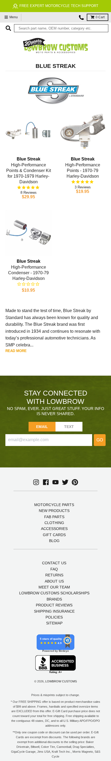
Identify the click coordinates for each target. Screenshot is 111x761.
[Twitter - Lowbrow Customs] (65, 482)
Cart (100, 17)
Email (42, 427)
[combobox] (61, 28)
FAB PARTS (54, 517)
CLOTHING (54, 523)
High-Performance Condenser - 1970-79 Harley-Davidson (28, 273)
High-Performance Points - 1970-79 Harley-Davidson (82, 170)
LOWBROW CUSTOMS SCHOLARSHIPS (54, 593)
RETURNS (54, 575)
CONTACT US (54, 563)
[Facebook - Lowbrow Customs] (46, 482)
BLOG (54, 541)
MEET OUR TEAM (54, 587)
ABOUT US (54, 581)
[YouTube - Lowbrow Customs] (55, 482)
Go (99, 440)
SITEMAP (54, 623)
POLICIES (54, 617)
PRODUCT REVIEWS (54, 605)
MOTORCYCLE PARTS (54, 505)
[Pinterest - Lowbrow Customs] (75, 482)
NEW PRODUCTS (54, 510)
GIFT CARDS (54, 535)
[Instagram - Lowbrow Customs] (36, 482)
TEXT (69, 427)
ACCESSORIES (54, 528)
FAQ (54, 569)
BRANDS (54, 599)
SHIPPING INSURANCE (54, 611)
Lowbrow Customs (61, 681)
